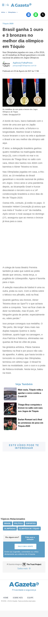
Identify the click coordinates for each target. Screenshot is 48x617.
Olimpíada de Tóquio (29, 529)
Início (3, 12)
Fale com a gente (25, 546)
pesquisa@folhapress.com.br (24, 66)
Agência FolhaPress (23, 63)
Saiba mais (22, 568)
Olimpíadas (12, 12)
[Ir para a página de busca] (8, 5)
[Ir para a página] (20, 5)
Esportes (31, 523)
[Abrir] (3, 5)
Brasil (7, 523)
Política (18, 523)
